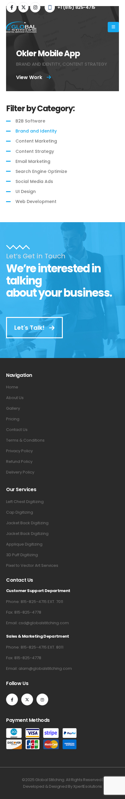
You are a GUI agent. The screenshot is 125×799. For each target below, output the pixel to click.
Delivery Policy (20, 472)
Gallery (13, 408)
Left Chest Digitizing (25, 502)
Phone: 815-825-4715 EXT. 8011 (34, 647)
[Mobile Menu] (113, 27)
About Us (15, 398)
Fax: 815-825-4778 (23, 612)
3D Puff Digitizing (22, 555)
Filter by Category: (40, 108)
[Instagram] (35, 7)
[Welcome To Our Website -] (21, 27)
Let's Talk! (30, 327)
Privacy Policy (19, 451)
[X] (23, 7)
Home (12, 387)
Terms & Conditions (25, 440)
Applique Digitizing (24, 544)
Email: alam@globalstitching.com (39, 668)
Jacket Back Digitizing (27, 523)
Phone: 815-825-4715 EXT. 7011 (34, 601)
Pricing (12, 419)
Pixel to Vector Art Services (32, 565)
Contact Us (17, 429)
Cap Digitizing (19, 512)
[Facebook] (11, 7)
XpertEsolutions (87, 786)
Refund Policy (19, 461)
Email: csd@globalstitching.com (37, 623)
